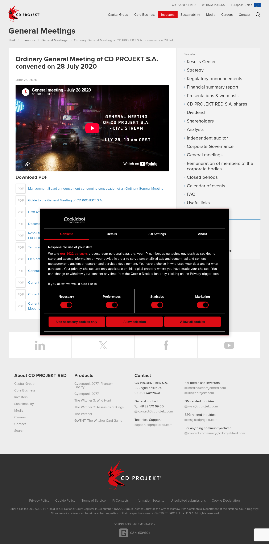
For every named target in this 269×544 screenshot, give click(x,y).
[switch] (112, 305)
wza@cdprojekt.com (202, 406)
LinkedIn (40, 345)
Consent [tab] (66, 233)
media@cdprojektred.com (206, 388)
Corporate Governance (210, 146)
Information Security (149, 500)
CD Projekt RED (184, 5)
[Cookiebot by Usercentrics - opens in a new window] (67, 220)
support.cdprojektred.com (153, 425)
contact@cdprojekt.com (155, 411)
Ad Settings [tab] (157, 233)
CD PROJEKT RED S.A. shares (217, 104)
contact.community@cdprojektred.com (216, 433)
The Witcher (83, 414)
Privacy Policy (39, 500)
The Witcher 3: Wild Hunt (92, 400)
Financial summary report (212, 87)
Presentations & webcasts (213, 96)
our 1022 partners (74, 253)
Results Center (201, 62)
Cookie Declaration (226, 500)
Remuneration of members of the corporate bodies (220, 166)
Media (210, 14)
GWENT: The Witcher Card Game (98, 420)
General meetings (205, 155)
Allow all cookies (192, 321)
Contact (244, 14)
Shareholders (200, 121)
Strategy (195, 70)
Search (258, 14)
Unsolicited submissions (188, 500)
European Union (241, 5)
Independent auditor (207, 138)
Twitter (103, 345)
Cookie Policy (65, 500)
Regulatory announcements (214, 79)
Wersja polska (213, 5)
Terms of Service (94, 500)
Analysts (195, 129)
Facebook (166, 345)
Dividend (196, 112)
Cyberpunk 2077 (86, 393)
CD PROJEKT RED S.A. (151, 383)
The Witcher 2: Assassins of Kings (99, 407)
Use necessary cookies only (76, 321)
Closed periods (202, 177)
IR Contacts (120, 500)
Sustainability (190, 14)
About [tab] (202, 233)
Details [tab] (112, 233)
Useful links (198, 203)
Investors (167, 14)
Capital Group (118, 14)
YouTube (229, 345)
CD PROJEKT (24, 13)
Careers (227, 14)
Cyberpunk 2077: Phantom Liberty (93, 385)
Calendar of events (206, 186)
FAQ (191, 194)
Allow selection (134, 321)
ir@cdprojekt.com (200, 393)
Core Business (144, 14)
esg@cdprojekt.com (202, 419)
